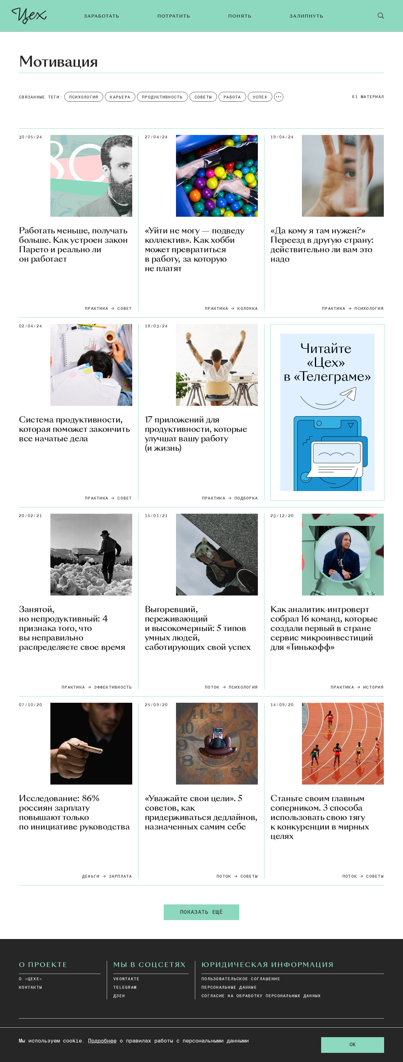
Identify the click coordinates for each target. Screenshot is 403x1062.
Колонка (247, 309)
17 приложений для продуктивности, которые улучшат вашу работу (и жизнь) (196, 434)
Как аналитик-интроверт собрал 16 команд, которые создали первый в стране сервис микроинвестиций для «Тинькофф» (323, 628)
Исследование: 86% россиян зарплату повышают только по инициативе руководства (74, 813)
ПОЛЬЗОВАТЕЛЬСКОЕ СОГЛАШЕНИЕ (241, 979)
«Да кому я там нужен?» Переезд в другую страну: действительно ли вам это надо (322, 245)
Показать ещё (201, 912)
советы (249, 877)
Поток (212, 687)
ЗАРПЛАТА (120, 877)
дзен (119, 996)
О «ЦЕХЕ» (30, 979)
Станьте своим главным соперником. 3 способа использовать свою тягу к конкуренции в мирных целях (319, 817)
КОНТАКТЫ (30, 988)
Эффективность (113, 687)
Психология (369, 309)
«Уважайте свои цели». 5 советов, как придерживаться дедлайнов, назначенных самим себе (201, 813)
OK (352, 1045)
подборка (246, 498)
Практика (96, 309)
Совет (124, 309)
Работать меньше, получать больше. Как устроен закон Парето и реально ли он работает (73, 245)
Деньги (91, 877)
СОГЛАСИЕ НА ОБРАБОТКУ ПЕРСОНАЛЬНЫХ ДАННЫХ (261, 996)
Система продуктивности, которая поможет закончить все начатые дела (74, 429)
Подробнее (102, 1041)
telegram (125, 988)
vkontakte (126, 979)
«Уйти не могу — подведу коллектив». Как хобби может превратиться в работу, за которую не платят (194, 249)
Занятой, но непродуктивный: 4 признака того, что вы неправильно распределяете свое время (72, 628)
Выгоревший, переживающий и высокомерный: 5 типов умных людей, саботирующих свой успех (198, 628)
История (373, 687)
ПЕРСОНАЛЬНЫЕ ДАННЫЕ (229, 988)
